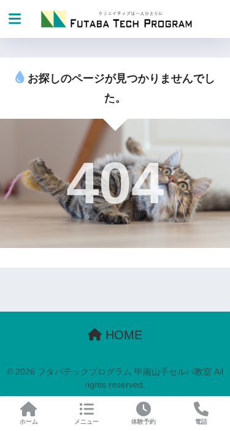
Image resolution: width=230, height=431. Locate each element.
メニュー (86, 421)
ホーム (29, 421)
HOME (122, 335)
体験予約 (143, 421)
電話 (201, 421)
